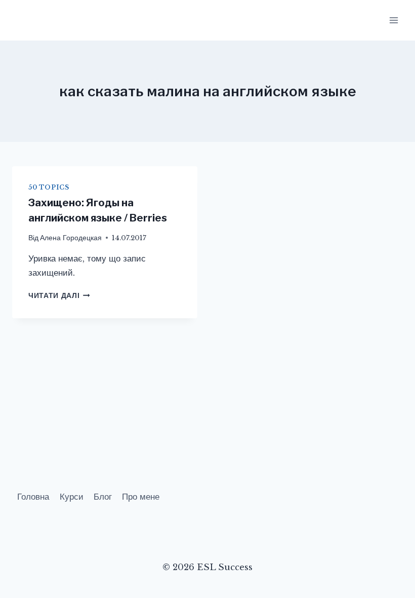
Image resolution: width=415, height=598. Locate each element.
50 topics (48, 187)
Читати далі (59, 295)
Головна (33, 497)
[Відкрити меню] (393, 20)
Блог (103, 497)
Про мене (140, 497)
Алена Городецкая (71, 238)
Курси (72, 497)
